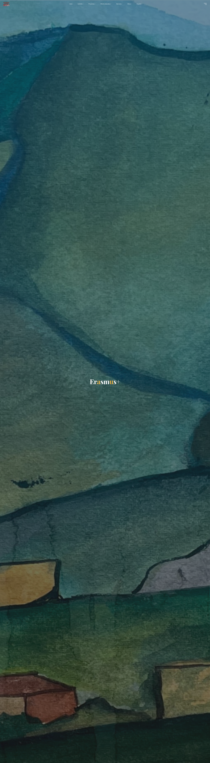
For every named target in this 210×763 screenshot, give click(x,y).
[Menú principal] (205, 4)
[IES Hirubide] (6, 4)
